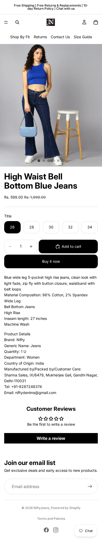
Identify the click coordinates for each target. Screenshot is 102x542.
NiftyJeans (41, 508)
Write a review (51, 438)
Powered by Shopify (66, 508)
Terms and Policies (51, 519)
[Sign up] (89, 486)
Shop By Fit (20, 37)
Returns (40, 37)
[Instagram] (56, 530)
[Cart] (95, 22)
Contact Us (60, 37)
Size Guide (83, 37)
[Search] (17, 22)
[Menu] (6, 22)
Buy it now (51, 261)
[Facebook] (46, 530)
